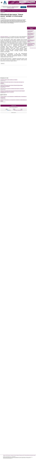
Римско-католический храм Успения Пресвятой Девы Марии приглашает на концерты (30, 37)
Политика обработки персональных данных (29, 455)
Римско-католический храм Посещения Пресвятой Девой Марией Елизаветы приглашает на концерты (31, 44)
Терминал (4, 455)
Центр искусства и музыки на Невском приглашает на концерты (12, 88)
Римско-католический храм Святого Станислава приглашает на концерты (30, 34)
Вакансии (18, 455)
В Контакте (9, 455)
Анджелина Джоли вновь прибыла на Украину (8, 79)
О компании (12, 455)
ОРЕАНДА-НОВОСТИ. (4, 36)
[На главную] (5, 2)
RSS (6, 455)
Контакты (15, 455)
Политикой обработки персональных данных (12, 7)
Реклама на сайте (22, 455)
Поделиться (2, 63)
